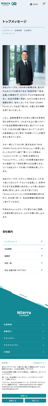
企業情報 (18, 30)
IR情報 (7, 352)
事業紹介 (8, 331)
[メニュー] (44, 4)
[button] (6, 362)
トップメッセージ (9, 33)
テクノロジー (9, 338)
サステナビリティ (11, 345)
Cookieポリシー (39, 363)
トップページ (7, 30)
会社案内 (27, 30)
